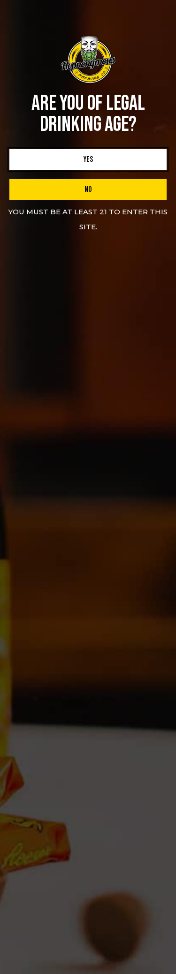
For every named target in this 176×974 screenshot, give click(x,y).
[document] (88, 487)
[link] (88, 159)
